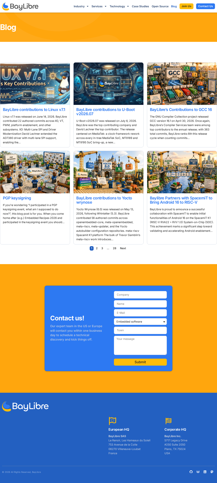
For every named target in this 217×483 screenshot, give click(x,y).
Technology (117, 6)
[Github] (191, 472)
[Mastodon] (212, 472)
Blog (174, 6)
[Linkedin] (205, 472)
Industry (79, 6)
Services (97, 6)
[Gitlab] (198, 472)
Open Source (160, 6)
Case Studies (140, 6)
